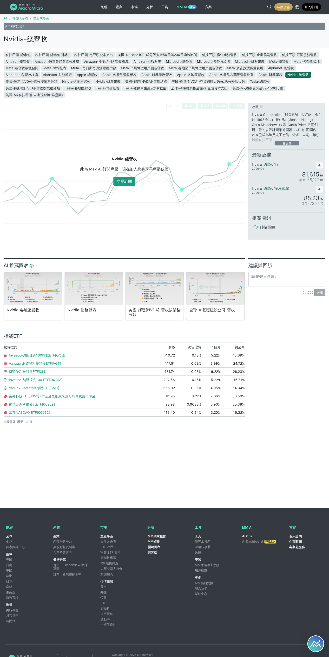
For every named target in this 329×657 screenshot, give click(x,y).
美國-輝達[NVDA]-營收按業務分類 (31, 81)
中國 (9, 570)
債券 (103, 597)
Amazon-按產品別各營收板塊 (106, 61)
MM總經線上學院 (207, 565)
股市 (103, 586)
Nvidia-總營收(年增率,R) (270, 189)
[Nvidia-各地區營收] (33, 288)
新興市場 (12, 597)
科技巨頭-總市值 (18, 55)
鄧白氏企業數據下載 (67, 574)
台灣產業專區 (62, 552)
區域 (9, 554)
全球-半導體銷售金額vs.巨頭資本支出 (199, 88)
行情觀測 (106, 581)
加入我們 (201, 588)
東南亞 (10, 592)
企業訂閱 (295, 541)
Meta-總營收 (279, 61)
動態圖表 (106, 574)
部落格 (152, 552)
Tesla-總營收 (260, 81)
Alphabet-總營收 (281, 68)
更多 (198, 577)
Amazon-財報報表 (147, 61)
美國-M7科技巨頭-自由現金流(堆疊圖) (34, 95)
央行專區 (12, 610)
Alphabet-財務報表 (57, 75)
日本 (9, 581)
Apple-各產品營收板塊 (119, 75)
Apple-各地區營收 (190, 75)
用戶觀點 (201, 570)
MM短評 (154, 541)
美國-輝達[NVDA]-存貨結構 (146, 81)
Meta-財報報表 (54, 68)
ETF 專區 (106, 547)
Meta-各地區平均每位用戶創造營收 (195, 68)
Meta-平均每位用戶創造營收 (142, 68)
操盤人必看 (108, 541)
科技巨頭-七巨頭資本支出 (93, 55)
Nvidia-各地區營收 (76, 81)
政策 (9, 605)
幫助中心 (201, 594)
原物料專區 (108, 558)
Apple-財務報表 (270, 75)
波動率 (105, 619)
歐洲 (9, 576)
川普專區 (12, 615)
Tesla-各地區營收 (78, 88)
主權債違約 (108, 624)
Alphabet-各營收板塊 (22, 75)
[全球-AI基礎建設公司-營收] (215, 288)
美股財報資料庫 (64, 547)
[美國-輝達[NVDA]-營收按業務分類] (154, 288)
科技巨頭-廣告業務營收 (219, 55)
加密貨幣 (106, 614)
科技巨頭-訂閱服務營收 (299, 55)
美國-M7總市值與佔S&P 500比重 (257, 88)
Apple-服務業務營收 (156, 75)
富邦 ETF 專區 (110, 552)
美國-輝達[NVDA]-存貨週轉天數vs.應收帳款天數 (208, 81)
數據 (198, 552)
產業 (56, 536)
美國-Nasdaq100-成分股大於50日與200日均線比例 (157, 55)
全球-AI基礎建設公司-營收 (212, 310)
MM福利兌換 (204, 583)
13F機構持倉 (109, 563)
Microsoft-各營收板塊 (213, 61)
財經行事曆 (203, 547)
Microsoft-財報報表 (249, 61)
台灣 (9, 565)
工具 (198, 536)
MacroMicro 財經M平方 (27, 6)
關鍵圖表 (154, 547)
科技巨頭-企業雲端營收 (259, 55)
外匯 (103, 592)
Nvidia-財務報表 (107, 81)
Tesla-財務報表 (107, 88)
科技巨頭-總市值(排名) (52, 55)
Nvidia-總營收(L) (265, 165)
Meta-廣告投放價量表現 (245, 68)
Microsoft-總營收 (179, 61)
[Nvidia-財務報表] (94, 288)
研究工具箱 (203, 541)
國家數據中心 (15, 547)
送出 (319, 292)
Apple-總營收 (87, 75)
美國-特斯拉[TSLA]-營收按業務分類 (33, 88)
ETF (103, 603)
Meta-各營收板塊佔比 (22, 68)
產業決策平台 (62, 541)
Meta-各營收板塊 (307, 61)
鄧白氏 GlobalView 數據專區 (70, 567)
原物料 (105, 608)
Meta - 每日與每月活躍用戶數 (93, 68)
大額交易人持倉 (111, 568)
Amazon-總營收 (18, 61)
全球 (9, 536)
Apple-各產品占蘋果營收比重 (231, 75)
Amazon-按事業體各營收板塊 (57, 61)
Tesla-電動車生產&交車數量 (145, 88)
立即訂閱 (124, 181)
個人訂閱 (295, 536)
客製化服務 (297, 547)
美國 (9, 559)
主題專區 (106, 536)
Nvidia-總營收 (25, 39)
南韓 (9, 586)
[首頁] (5, 18)
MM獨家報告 (157, 536)
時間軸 (10, 621)
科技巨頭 (17, 26)
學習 (198, 559)
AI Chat (248, 536)
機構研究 (59, 559)
